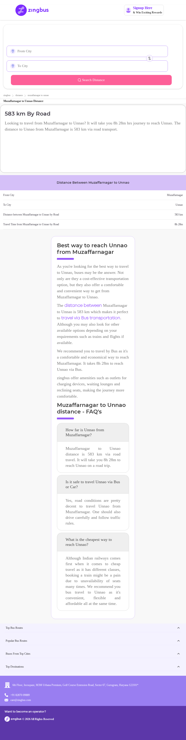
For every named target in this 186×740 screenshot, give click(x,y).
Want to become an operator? (25, 711)
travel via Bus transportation (90, 318)
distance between (83, 305)
